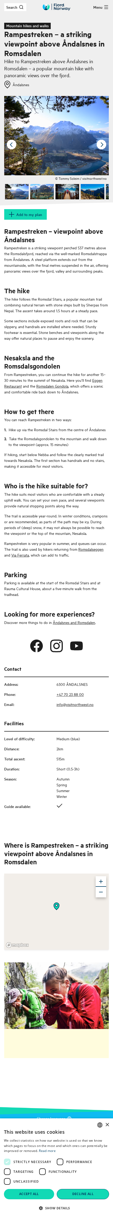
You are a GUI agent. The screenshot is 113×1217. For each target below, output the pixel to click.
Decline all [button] (83, 1194)
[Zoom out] (101, 892)
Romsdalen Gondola (52, 385)
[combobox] (99, 1125)
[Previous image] (11, 144)
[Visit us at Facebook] (36, 646)
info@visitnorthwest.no (75, 704)
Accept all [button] (29, 1194)
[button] (56, 1208)
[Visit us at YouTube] (76, 646)
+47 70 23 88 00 (70, 694)
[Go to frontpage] (56, 7)
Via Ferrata (20, 554)
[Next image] (101, 144)
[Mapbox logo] (17, 945)
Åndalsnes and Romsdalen (74, 622)
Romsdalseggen (91, 549)
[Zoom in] (101, 881)
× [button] (107, 1125)
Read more (47, 1151)
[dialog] (56, 1167)
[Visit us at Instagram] (56, 646)
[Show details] (56, 906)
